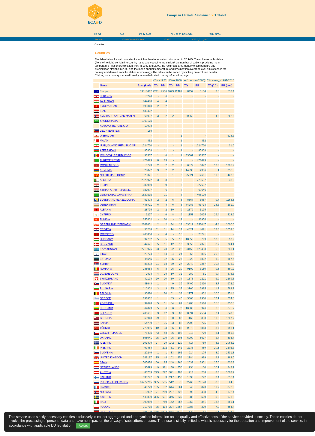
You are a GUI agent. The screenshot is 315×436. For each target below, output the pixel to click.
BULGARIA (106, 288)
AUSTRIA (105, 372)
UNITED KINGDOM (111, 357)
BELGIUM (105, 293)
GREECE (105, 298)
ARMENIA (106, 170)
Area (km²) (144, 85)
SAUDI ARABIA (109, 120)
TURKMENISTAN (110, 160)
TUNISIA (105, 219)
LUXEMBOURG (109, 273)
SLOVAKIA (106, 283)
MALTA (104, 140)
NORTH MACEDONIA (112, 175)
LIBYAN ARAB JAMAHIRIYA (116, 194)
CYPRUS (105, 214)
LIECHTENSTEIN (110, 130)
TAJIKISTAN (107, 101)
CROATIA (105, 229)
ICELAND (105, 342)
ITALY (103, 401)
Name (103, 85)
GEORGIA (106, 318)
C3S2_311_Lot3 (200, 39)
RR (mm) (226, 85)
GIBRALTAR (107, 135)
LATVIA (104, 323)
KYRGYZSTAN (108, 106)
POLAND (105, 406)
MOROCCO (107, 234)
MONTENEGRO (109, 165)
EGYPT (104, 184)
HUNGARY (106, 239)
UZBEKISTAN (108, 204)
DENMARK (106, 244)
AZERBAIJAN (108, 150)
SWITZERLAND (109, 278)
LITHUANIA (106, 308)
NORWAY (105, 392)
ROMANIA (106, 268)
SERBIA (104, 263)
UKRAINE (105, 337)
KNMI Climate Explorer (133, 39)
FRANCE (105, 387)
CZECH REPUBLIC (111, 332)
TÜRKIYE (105, 327)
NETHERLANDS (109, 367)
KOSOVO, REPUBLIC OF (114, 125)
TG (156, 85)
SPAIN (103, 362)
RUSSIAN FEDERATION (114, 382)
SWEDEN (105, 396)
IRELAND (105, 347)
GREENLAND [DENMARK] (115, 224)
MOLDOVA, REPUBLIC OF (115, 155)
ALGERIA (105, 180)
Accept (83, 425)
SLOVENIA (106, 352)
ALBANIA (105, 209)
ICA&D (167, 39)
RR (163, 85)
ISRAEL (104, 254)
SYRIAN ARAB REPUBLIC (115, 189)
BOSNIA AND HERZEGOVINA (117, 199)
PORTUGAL (107, 303)
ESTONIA (105, 258)
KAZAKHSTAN (108, 249)
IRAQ (103, 111)
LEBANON (106, 96)
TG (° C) (213, 85)
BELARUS (106, 313)
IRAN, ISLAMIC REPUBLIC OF (117, 145)
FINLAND (105, 377)
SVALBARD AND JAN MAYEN (117, 115)
